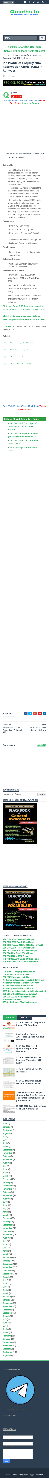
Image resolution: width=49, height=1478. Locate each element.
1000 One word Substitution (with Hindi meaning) (24, 991)
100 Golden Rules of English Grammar (20, 1002)
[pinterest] (43, 2)
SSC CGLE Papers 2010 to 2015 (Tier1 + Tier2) (23, 945)
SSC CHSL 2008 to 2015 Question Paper (20, 950)
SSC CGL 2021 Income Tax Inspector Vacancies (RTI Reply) (28, 1060)
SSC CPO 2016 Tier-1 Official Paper (18, 953)
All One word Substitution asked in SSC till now (23, 980)
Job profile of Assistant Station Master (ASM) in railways (20, 364)
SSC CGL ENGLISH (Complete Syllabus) (20, 994)
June (5, 1124)
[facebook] (25, 2)
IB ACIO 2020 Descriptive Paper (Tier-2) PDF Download (31, 1107)
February (7, 1179)
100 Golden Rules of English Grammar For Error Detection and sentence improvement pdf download (30, 1096)
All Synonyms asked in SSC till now (18, 988)
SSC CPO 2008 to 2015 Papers (16, 956)
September (8, 1130)
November (7, 1153)
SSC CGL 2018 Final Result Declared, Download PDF (28, 1082)
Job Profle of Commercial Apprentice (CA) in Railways (19, 343)
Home (5, 55)
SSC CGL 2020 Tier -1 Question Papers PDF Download (30, 1024)
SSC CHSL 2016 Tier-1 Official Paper (19, 948)
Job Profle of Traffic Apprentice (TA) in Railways (17, 350)
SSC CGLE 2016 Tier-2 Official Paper (18, 942)
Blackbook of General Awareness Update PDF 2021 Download (30, 1037)
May (4, 1140)
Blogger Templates (36, 1475)
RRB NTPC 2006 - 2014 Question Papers (20, 962)
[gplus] (38, 2)
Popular (10, 1017)
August (6, 1133)
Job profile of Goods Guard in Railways (15, 357)
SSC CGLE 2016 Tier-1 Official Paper (18, 939)
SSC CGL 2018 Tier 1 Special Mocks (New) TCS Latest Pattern (22, 426)
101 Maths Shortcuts (12, 999)
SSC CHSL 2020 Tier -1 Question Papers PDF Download (26, 1048)
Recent (24, 1017)
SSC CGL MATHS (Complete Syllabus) (19, 997)
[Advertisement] (25, 129)
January (6, 1127)
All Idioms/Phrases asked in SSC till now (21, 983)
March (5, 1146)
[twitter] (34, 2)
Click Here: (7, 326)
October (6, 1156)
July (5, 1137)
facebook (41, 745)
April (5, 1143)
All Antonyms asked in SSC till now (18, 986)
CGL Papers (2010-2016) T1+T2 (16, 974)
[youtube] (29, 2)
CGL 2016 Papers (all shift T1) (16, 977)
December (7, 1150)
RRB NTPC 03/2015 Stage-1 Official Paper (21, 959)
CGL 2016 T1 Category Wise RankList (19, 972)
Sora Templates (21, 1475)
